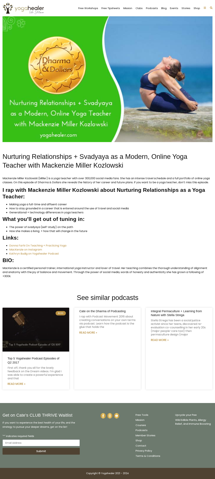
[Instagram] (110, 415)
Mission (127, 8)
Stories (186, 8)
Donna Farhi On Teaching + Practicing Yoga (37, 245)
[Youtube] (116, 415)
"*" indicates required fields (18, 436)
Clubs (139, 8)
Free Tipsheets (110, 8)
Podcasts (152, 8)
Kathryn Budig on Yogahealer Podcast (34, 254)
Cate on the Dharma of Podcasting (102, 311)
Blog (164, 8)
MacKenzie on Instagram (25, 250)
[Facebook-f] (103, 415)
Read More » (16, 384)
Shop (197, 8)
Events (174, 8)
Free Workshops (88, 8)
